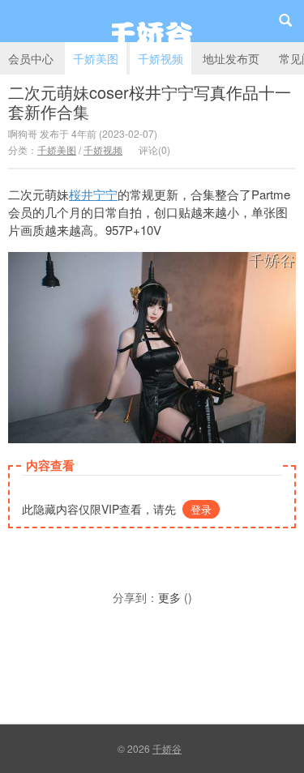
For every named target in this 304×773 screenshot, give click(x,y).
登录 (201, 509)
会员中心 (31, 58)
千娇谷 (152, 21)
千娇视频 (160, 58)
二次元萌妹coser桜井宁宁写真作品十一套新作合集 (149, 101)
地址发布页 (231, 58)
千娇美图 (95, 58)
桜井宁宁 (93, 194)
